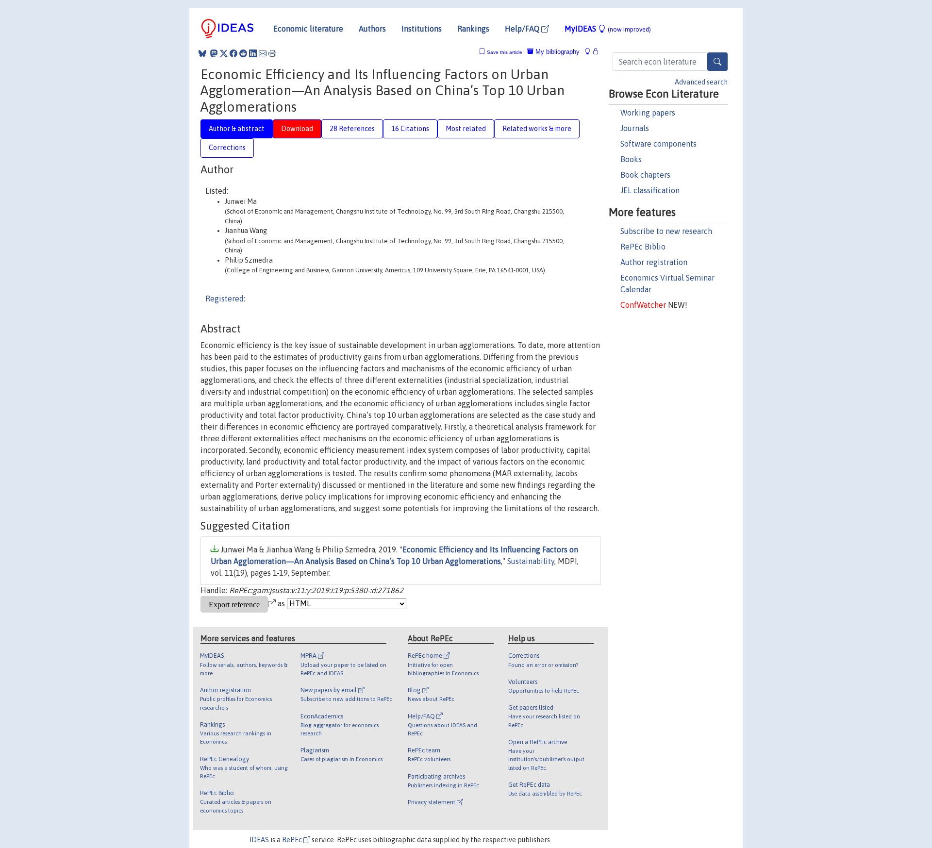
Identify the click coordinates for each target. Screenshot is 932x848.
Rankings (473, 28)
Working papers (647, 112)
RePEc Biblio (643, 246)
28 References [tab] (352, 129)
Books (631, 159)
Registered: (225, 298)
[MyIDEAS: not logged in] (590, 51)
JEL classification (650, 190)
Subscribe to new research (666, 231)
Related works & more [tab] (536, 129)
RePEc (292, 840)
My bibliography (556, 51)
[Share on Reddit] (243, 53)
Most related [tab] (466, 129)
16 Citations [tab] (410, 129)
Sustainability (530, 561)
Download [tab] (297, 129)
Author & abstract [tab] (237, 129)
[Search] (717, 61)
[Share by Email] (262, 53)
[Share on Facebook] (233, 53)
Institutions (421, 28)
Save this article (504, 52)
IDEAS (259, 840)
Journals (634, 128)
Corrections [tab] (227, 147)
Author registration (653, 262)
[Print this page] (272, 53)
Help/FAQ (523, 28)
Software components (658, 143)
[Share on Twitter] (224, 53)
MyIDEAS (608, 28)
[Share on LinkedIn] (253, 53)
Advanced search (701, 82)
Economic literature (308, 28)
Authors (372, 28)
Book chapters (645, 174)
